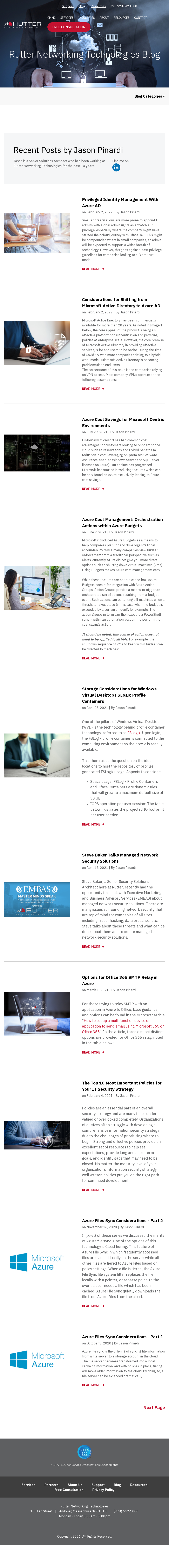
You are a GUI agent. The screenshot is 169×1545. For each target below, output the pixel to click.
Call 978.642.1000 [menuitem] (124, 6)
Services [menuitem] (67, 18)
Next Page (154, 1407)
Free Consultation (69, 27)
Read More (91, 269)
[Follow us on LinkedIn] (85, 1526)
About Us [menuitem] (75, 1485)
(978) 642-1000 (126, 1511)
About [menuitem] (104, 18)
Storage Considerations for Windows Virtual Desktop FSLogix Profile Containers (119, 695)
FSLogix (133, 732)
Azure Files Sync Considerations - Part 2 (122, 1220)
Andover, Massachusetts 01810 (83, 1511)
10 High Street (41, 1511)
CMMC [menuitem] (51, 18)
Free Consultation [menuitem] (68, 1490)
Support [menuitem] (68, 6)
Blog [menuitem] (82, 6)
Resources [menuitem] (98, 6)
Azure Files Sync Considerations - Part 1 (122, 1336)
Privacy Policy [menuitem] (103, 1490)
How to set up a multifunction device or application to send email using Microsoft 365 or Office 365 (123, 1026)
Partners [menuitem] (52, 1485)
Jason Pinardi (130, 212)
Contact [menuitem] (140, 18)
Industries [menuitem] (86, 18)
